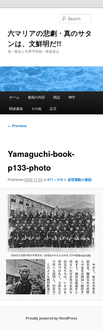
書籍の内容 (36, 96)
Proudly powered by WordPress (51, 318)
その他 (36, 108)
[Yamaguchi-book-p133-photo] (51, 244)
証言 (53, 108)
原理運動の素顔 (80, 179)
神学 (71, 96)
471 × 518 (55, 179)
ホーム (14, 96)
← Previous (17, 125)
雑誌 (56, 96)
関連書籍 (16, 108)
